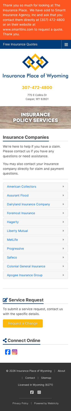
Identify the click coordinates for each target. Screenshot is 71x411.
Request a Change (22, 323)
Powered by (46, 403)
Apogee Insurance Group (25, 275)
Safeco (12, 257)
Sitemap (46, 377)
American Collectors (21, 186)
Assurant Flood (18, 195)
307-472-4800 (37, 87)
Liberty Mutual (17, 231)
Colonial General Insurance (26, 266)
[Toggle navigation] (66, 44)
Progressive (15, 248)
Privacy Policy (20, 403)
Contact (30, 377)
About (61, 370)
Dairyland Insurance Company (28, 204)
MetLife (12, 240)
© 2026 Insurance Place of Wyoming (29, 370)
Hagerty (13, 222)
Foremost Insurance (21, 213)
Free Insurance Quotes (20, 44)
